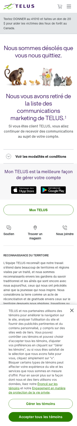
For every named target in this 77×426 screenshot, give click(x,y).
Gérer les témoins (40, 404)
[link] (38, 210)
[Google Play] (53, 190)
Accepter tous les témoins (41, 417)
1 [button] (65, 117)
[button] (69, 6)
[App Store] (23, 190)
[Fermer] (72, 310)
